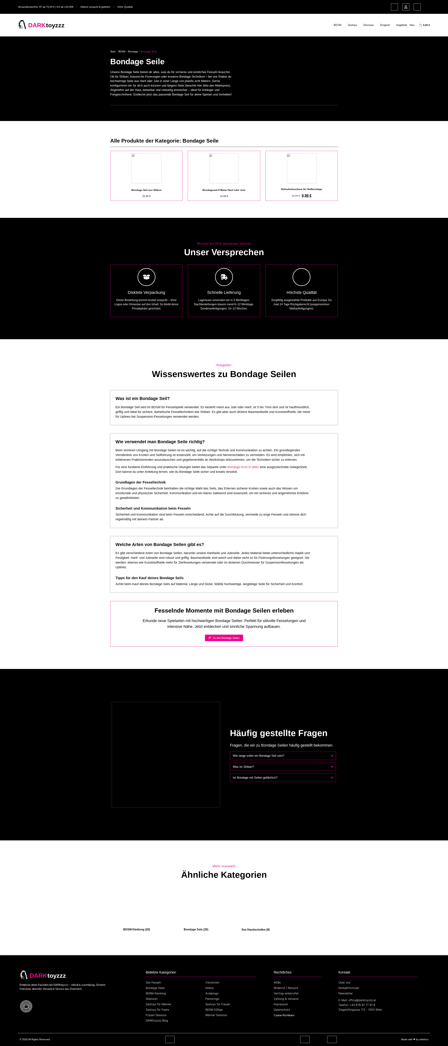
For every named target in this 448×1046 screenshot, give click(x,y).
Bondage (133, 51)
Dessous (368, 24)
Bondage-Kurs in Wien (243, 467)
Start (112, 51)
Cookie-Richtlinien (284, 1015)
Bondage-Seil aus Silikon (146, 190)
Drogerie (385, 24)
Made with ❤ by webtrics (414, 1039)
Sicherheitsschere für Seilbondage (301, 189)
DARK (37, 25)
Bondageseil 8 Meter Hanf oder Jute (223, 190)
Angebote (401, 24)
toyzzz (55, 25)
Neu (412, 24)
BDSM (337, 24)
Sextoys (352, 24)
